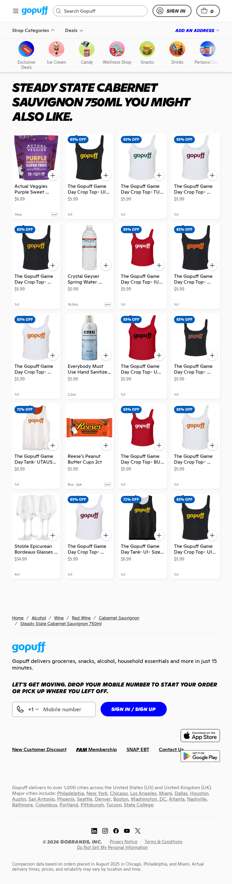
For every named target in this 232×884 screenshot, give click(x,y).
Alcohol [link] (39, 617)
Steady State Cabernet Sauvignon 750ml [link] (61, 623)
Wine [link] (59, 617)
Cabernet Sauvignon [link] (119, 617)
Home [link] (18, 617)
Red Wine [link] (81, 617)
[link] (35, 11)
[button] (208, 11)
